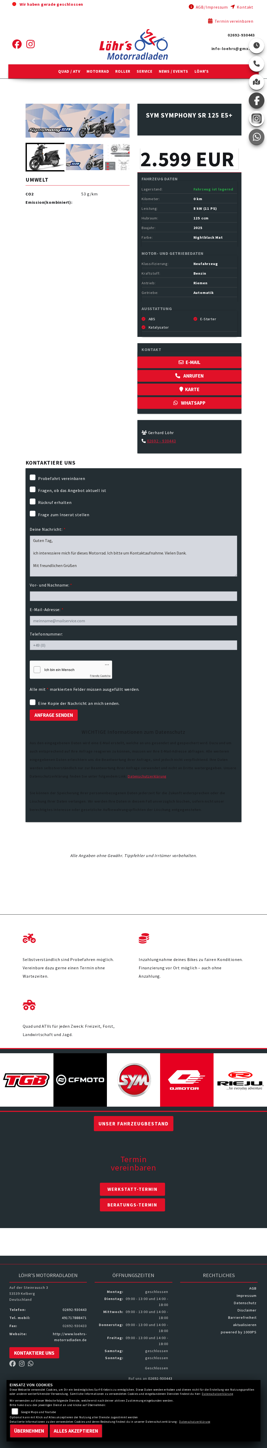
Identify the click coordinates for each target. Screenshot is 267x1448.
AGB (253, 1288)
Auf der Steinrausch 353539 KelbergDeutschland (28, 1293)
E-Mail (193, 362)
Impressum (247, 1295)
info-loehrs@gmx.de (233, 48)
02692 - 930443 (161, 440)
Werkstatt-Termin (132, 1189)
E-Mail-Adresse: (47, 609)
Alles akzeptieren (76, 1431)
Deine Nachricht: (47, 529)
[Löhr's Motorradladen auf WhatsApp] (32, 1364)
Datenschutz (245, 1303)
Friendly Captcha (100, 675)
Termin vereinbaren (233, 21)
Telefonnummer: (46, 634)
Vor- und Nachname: (51, 585)
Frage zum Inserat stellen (63, 514)
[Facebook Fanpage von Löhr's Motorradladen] (14, 1364)
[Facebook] (17, 44)
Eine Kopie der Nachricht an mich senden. (79, 703)
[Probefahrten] (75, 937)
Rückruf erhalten (55, 502)
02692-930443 (241, 35)
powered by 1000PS (239, 1332)
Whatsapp (192, 403)
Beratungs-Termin (132, 1205)
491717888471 (74, 1317)
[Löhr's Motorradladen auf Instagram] (23, 1364)
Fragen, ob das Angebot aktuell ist (72, 490)
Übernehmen (29, 1431)
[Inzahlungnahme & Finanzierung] (191, 937)
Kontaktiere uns (34, 1353)
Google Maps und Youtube (38, 1412)
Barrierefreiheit (242, 1317)
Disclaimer (247, 1310)
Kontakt (244, 7)
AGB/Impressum (211, 7)
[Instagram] (30, 44)
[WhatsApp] (256, 137)
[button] (69, 71)
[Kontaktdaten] (256, 64)
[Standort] (256, 82)
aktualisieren (245, 1324)
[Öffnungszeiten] (256, 45)
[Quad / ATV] (75, 1003)
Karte (192, 389)
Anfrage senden (53, 715)
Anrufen (193, 376)
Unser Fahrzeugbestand (134, 1123)
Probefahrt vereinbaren (61, 478)
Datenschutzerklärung (147, 776)
